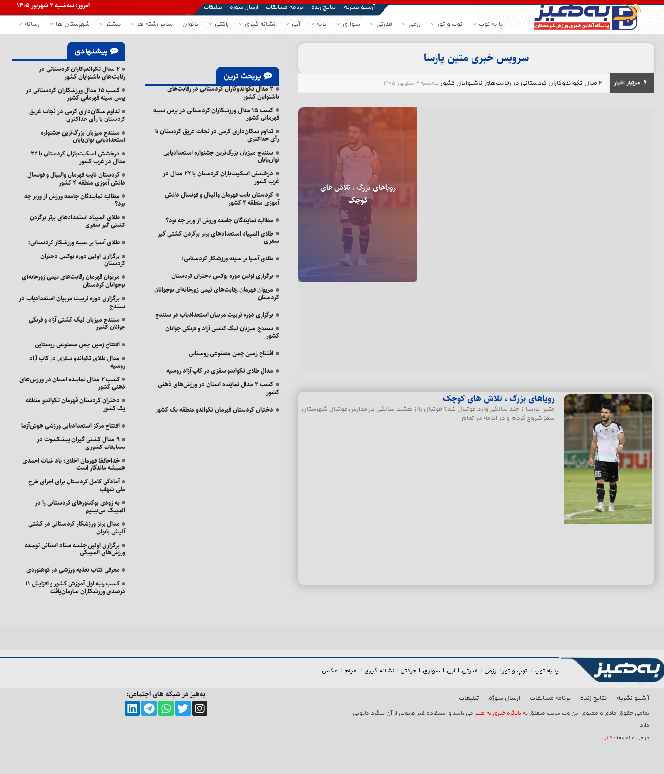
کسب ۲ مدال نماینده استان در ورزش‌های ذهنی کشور (218, 388)
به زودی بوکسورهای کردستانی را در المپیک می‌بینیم (80, 507)
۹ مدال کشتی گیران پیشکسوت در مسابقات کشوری (81, 443)
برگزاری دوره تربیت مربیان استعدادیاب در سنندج (214, 315)
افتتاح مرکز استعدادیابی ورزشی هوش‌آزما (70, 425)
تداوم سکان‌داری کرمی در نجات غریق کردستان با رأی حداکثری (217, 135)
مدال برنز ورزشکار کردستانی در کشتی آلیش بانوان (76, 527)
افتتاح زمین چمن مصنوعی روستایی (231, 353)
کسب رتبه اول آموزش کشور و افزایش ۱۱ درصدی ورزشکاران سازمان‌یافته (75, 587)
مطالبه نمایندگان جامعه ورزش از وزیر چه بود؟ (219, 220)
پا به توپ (546, 671)
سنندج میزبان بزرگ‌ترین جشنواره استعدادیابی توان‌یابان (221, 156)
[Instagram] (200, 708)
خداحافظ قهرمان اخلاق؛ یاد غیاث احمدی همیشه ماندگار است (73, 464)
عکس (330, 671)
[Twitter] (183, 708)
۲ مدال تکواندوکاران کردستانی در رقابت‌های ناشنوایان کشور (521, 83)
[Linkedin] (132, 708)
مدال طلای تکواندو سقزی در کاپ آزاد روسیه (219, 371)
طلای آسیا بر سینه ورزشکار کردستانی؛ (227, 258)
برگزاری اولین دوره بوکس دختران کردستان (222, 276)
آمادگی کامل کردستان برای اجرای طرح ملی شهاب (76, 485)
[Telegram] (149, 708)
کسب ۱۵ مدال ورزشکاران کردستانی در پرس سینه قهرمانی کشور (216, 114)
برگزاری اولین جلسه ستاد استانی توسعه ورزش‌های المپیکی (75, 549)
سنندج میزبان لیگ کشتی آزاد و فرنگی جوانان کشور (222, 332)
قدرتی (470, 671)
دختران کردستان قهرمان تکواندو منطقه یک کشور (214, 409)
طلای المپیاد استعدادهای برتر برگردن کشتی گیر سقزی (218, 237)
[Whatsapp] (166, 708)
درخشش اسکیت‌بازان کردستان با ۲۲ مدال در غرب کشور (221, 177)
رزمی (490, 671)
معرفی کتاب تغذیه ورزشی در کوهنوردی (73, 570)
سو (436, 671)
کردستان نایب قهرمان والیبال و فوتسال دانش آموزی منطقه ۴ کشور (222, 198)
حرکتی (408, 671)
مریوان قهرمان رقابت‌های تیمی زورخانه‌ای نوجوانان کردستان (216, 293)
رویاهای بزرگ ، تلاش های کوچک (358, 194)
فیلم (351, 671)
